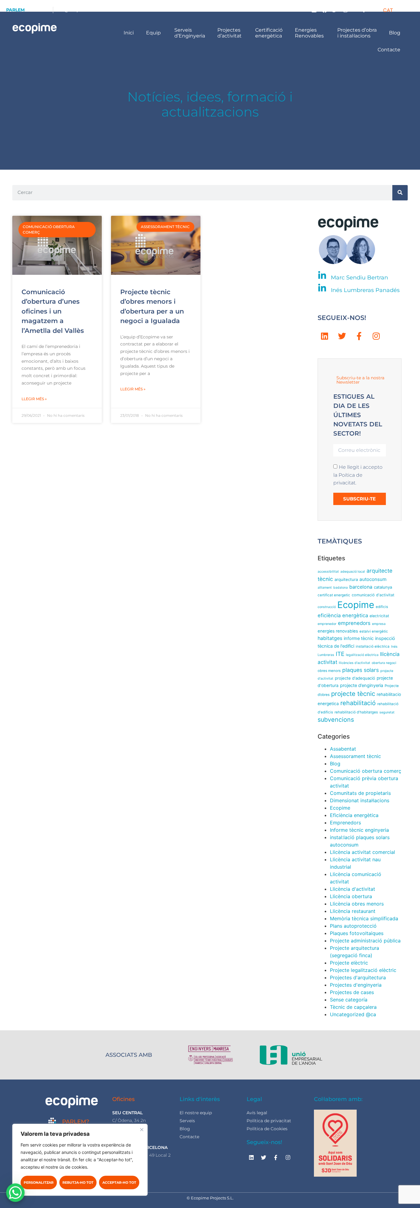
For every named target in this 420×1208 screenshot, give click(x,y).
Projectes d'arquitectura (358, 977)
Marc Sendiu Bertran (359, 277)
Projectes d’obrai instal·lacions (357, 33)
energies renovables (338, 631)
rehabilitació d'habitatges (356, 712)
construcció (327, 607)
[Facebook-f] (359, 336)
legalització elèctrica (362, 655)
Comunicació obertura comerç (365, 771)
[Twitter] (335, 10)
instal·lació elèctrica (373, 646)
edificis (382, 607)
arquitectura (346, 579)
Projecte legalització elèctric (363, 970)
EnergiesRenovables (310, 33)
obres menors (329, 671)
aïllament (325, 588)
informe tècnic (359, 638)
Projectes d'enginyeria (356, 985)
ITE (340, 653)
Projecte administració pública (365, 941)
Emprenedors (345, 822)
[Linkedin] (314, 10)
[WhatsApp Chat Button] (15, 1192)
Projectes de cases (352, 992)
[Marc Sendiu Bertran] (322, 275)
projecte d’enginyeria (361, 685)
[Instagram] (345, 10)
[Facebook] (324, 10)
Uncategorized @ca (353, 1014)
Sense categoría (348, 1000)
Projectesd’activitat (230, 33)
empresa (379, 624)
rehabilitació (358, 703)
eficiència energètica (343, 615)
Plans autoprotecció (353, 926)
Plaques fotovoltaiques (356, 933)
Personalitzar (38, 1182)
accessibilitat (328, 572)
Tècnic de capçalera (353, 1007)
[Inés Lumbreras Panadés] (322, 288)
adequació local (352, 572)
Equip (154, 33)
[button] (362, 10)
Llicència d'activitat (352, 889)
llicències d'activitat (354, 663)
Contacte (390, 50)
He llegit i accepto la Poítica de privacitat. (357, 475)
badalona (340, 588)
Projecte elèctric (349, 963)
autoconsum (372, 579)
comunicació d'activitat (373, 595)
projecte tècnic (353, 693)
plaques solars (360, 670)
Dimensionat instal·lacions (359, 800)
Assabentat (343, 749)
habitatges (330, 638)
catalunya (383, 587)
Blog (395, 33)
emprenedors (354, 623)
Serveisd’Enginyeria (189, 33)
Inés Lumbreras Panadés (365, 290)
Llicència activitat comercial (362, 852)
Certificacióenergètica (269, 33)
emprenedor (327, 624)
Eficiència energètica (354, 815)
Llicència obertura (351, 896)
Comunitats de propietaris (360, 793)
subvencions (336, 719)
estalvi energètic (373, 631)
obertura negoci (384, 663)
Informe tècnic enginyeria (359, 830)
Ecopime (355, 604)
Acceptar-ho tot (119, 1182)
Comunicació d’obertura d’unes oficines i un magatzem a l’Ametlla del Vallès (53, 311)
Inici (129, 33)
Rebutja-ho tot (77, 1182)
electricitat (379, 616)
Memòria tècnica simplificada (364, 918)
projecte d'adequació (355, 678)
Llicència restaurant (352, 911)
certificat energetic (334, 595)
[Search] (400, 192)
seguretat (386, 712)
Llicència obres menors (357, 904)
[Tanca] (141, 1129)
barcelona (360, 587)
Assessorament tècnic (355, 756)
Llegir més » (34, 399)
